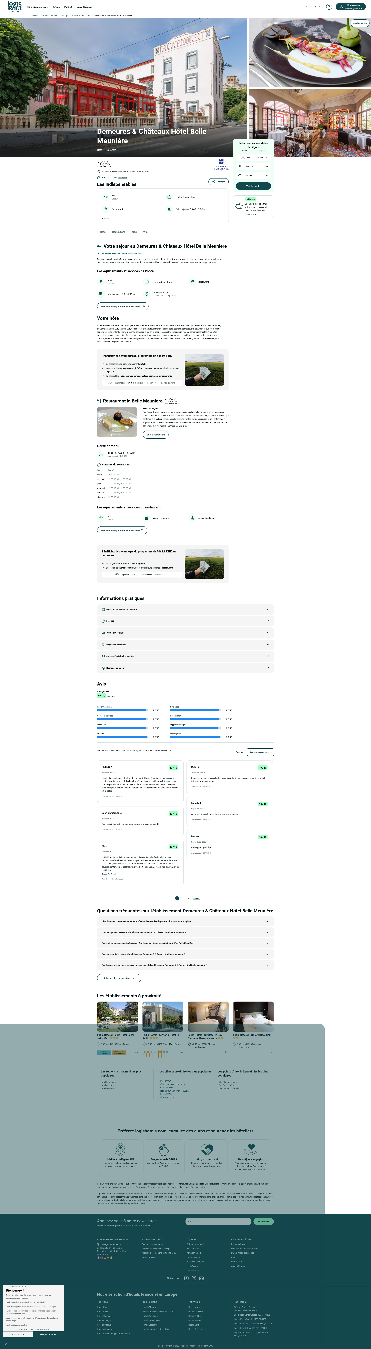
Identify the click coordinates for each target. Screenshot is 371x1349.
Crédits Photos (238, 1266)
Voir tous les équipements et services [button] (123, 306)
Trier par (240, 752)
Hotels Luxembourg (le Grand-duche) (113, 1333)
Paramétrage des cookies (242, 1252)
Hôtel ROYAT (165, 1081)
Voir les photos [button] (360, 23)
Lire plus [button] (212, 262)
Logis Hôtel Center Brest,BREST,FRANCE (252, 1314)
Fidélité (68, 7)
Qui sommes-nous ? (195, 1244)
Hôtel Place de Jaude (227, 1082)
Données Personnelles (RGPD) (244, 1248)
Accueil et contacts (115, 632)
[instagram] (194, 1278)
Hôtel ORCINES (166, 1087)
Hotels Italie (102, 1311)
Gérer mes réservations (152, 1244)
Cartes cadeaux (194, 1257)
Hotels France (103, 1307)
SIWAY (210, 1345)
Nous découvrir (84, 7)
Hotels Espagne (104, 1320)
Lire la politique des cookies (16, 1325)
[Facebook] (186, 1278)
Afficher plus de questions (118, 978)
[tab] (111, 435)
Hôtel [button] (103, 232)
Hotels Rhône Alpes (151, 1307)
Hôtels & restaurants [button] (37, 7)
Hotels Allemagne (105, 1329)
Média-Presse (193, 1270)
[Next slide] (133, 421)
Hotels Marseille (195, 1311)
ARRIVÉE (244, 150)
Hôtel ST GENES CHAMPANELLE (174, 1090)
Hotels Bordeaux (195, 1329)
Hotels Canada (103, 1316)
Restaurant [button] (118, 232)
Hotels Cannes (194, 1324)
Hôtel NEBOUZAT (167, 1097)
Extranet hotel (193, 1248)
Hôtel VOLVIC (165, 1094)
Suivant (194, 898)
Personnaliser (18, 1334)
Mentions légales (238, 1244)
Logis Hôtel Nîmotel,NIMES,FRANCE (250, 1319)
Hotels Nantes (194, 1307)
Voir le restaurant (156, 434)
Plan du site (236, 1261)
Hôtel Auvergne (108, 1085)
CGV (233, 1257)
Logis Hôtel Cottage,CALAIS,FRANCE (250, 1328)
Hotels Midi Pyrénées (152, 1320)
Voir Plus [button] (105, 218)
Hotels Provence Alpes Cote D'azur (158, 1311)
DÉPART (262, 150)
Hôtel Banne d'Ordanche (228, 1088)
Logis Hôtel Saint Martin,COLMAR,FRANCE (253, 1323)
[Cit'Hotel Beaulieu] (253, 1016)
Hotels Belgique (104, 1324)
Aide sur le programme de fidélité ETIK (159, 1252)
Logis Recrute (193, 1266)
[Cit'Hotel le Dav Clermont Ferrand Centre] (208, 1016)
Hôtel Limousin (107, 1088)
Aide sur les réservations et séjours (157, 1248)
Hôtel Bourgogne (108, 1082)
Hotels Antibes (194, 1316)
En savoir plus (250, 214)
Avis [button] (145, 232)
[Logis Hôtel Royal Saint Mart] (117, 1016)
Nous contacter (149, 1257)
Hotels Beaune (194, 1320)
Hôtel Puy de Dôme (226, 1085)
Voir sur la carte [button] (143, 172)
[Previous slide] (101, 421)
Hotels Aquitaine (150, 1316)
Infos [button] (134, 232)
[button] (5, 1344)
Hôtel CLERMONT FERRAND (172, 1084)
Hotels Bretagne (150, 1324)
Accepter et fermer (48, 1334)
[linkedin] (201, 1278)
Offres (56, 7)
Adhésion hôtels (194, 1252)
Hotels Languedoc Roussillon (156, 1329)
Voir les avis (122, 177)
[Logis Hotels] (14, 6)
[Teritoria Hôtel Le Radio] (162, 1016)
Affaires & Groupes (195, 1261)
